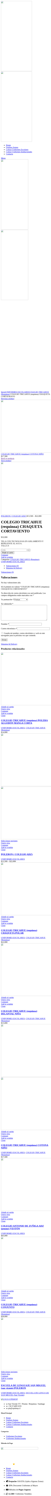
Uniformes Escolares (14, 1436)
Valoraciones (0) (12, 566)
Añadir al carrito (7, 553)
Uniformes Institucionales (16, 1438)
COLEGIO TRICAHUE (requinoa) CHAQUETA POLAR (19, 931)
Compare (4, 555)
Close (3, 716)
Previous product (7, 399)
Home (8, 1418)
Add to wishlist (7, 557)
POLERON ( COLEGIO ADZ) (14, 516)
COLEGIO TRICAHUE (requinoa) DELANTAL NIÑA (19, 1012)
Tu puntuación (7, 599)
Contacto (9, 1427)
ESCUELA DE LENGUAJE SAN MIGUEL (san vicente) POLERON (23, 1386)
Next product (6, 461)
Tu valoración (7, 604)
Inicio (3, 392)
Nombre (5, 624)
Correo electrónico (9, 629)
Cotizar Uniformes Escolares (17, 1422)
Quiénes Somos (12, 1420)
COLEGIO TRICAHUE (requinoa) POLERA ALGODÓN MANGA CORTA (24, 721)
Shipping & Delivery (14, 568)
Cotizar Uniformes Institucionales (19, 1424)
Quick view (5, 709)
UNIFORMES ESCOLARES (17, 392)
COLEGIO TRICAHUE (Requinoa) (24, 559)
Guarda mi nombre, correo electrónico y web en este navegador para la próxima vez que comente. (23, 634)
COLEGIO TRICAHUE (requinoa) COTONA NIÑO (22, 454)
